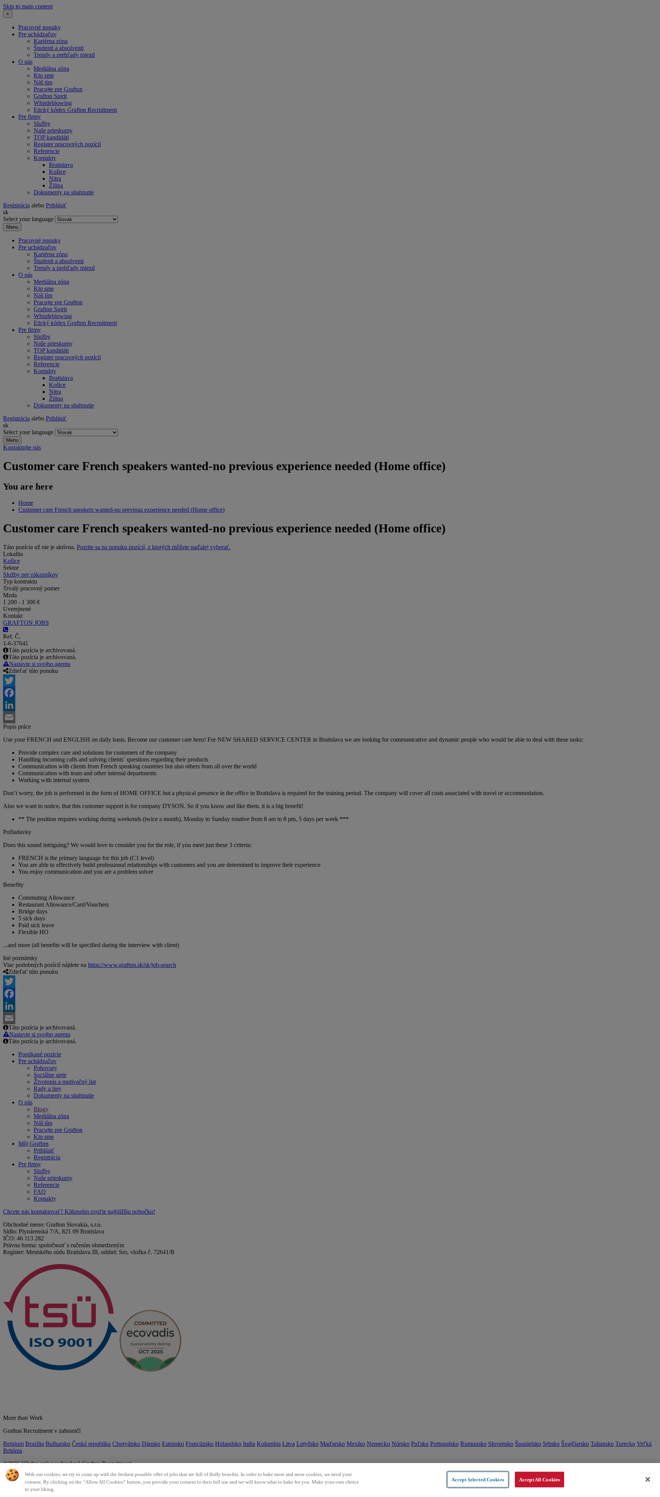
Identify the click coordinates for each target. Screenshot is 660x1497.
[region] (330, 1480)
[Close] (647, 1479)
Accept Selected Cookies (477, 1479)
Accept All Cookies (539, 1479)
